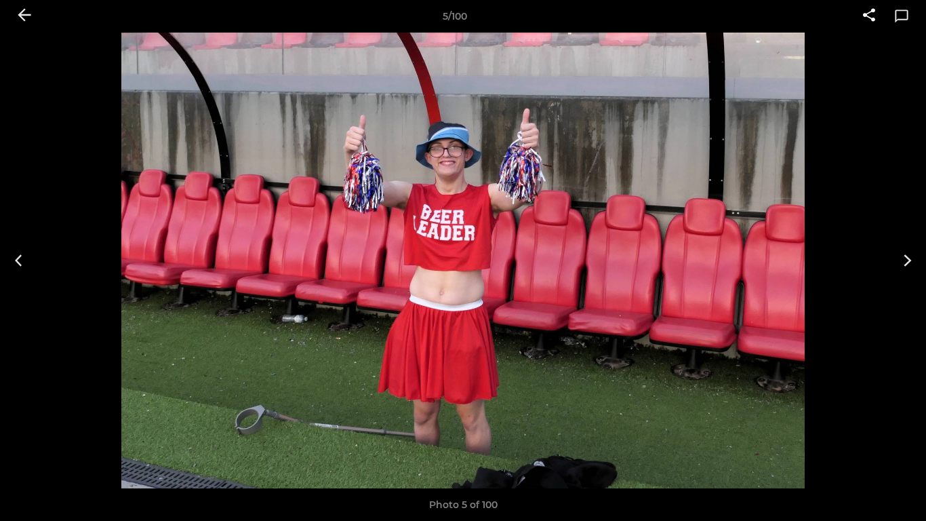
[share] (869, 16)
